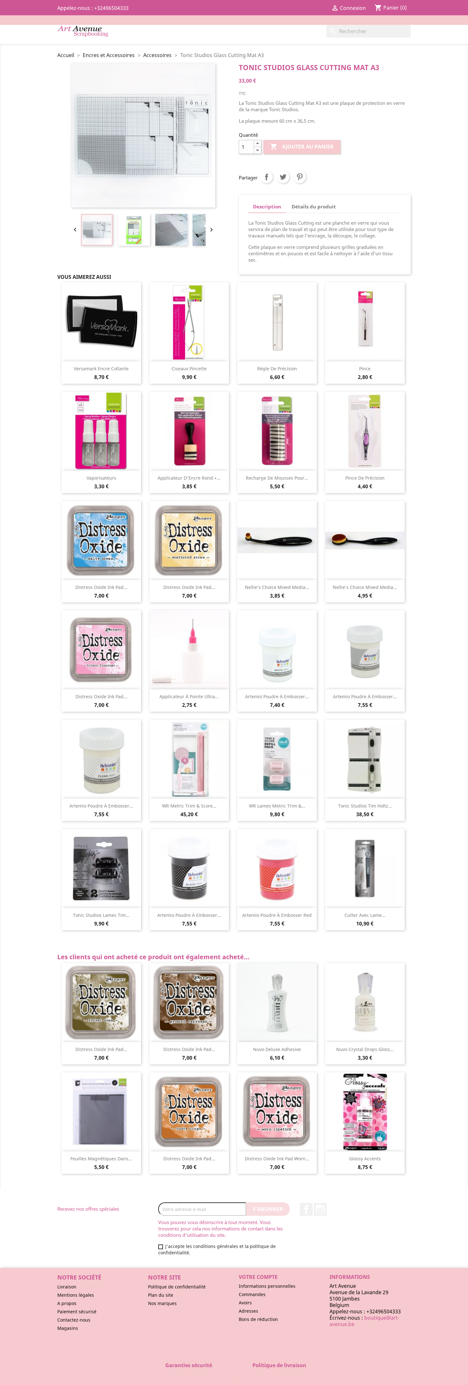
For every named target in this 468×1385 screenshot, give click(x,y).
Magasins (67, 1328)
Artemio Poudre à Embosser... (277, 696)
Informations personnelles (267, 1286)
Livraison (66, 1287)
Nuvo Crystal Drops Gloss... (365, 1049)
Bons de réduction (258, 1319)
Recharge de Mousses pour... (277, 478)
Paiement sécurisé (76, 1312)
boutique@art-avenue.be (364, 1321)
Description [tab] (267, 206)
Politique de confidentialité (177, 1287)
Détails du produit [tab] (314, 206)
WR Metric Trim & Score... (189, 806)
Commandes (252, 1294)
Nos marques (162, 1303)
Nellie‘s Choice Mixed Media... (277, 587)
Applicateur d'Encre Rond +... (189, 478)
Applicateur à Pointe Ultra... (189, 696)
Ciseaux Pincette (189, 369)
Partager (266, 176)
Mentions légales (75, 1295)
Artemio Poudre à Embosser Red (277, 915)
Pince (365, 369)
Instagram (320, 1209)
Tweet (283, 176)
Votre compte (258, 1276)
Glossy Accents (365, 1159)
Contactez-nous (73, 1320)
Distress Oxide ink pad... (101, 587)
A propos (66, 1303)
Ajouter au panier (302, 146)
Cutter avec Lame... (365, 915)
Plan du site (160, 1295)
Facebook (306, 1209)
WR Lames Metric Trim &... (277, 806)
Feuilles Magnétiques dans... (101, 1159)
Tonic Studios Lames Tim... (101, 915)
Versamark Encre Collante (101, 369)
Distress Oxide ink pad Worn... (277, 1159)
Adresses (248, 1311)
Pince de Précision (365, 478)
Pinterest (299, 176)
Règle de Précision (277, 369)
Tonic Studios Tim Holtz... (365, 806)
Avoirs (245, 1303)
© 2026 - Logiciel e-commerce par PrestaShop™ (234, 1377)
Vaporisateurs (101, 478)
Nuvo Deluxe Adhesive (277, 1049)
